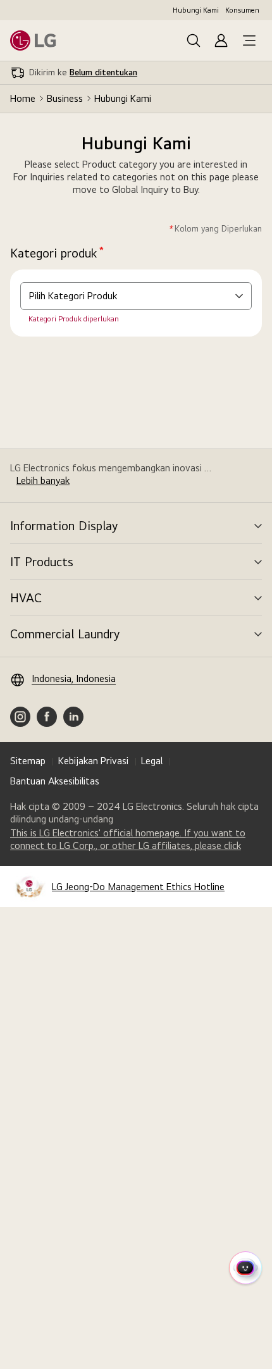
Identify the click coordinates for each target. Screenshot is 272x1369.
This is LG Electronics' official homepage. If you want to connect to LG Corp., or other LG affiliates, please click (136, 839)
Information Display (64, 525)
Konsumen (242, 10)
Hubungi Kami (196, 10)
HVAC (26, 597)
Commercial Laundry (65, 633)
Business (65, 98)
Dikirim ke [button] (83, 72)
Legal (152, 761)
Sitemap (28, 761)
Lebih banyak (43, 480)
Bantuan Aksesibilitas (54, 781)
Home (22, 98)
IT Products (41, 561)
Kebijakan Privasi (93, 761)
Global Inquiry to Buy (155, 189)
